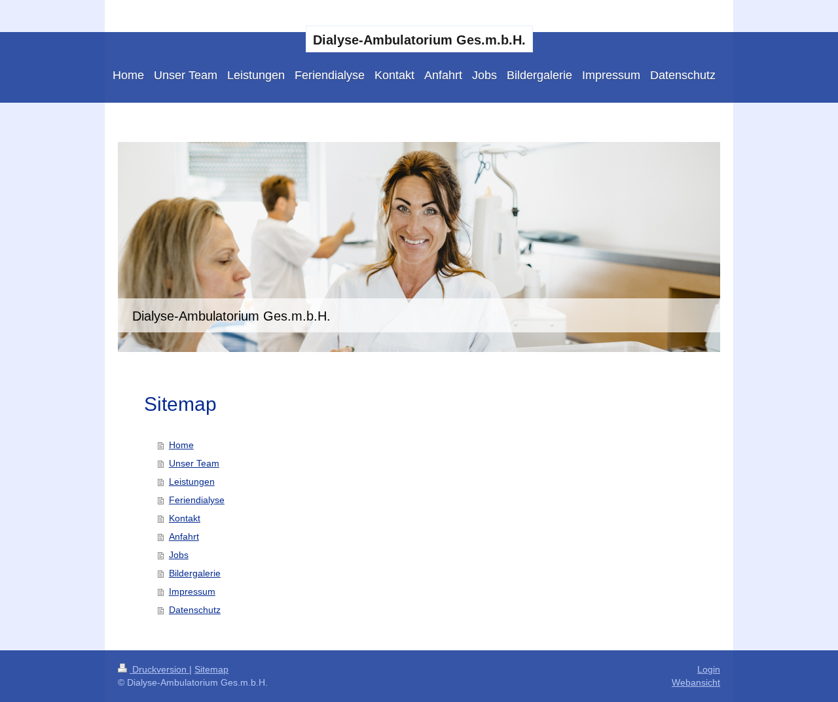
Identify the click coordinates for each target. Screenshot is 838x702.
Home (181, 445)
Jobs (179, 555)
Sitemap (211, 669)
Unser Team (194, 463)
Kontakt (184, 518)
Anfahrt (184, 536)
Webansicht (696, 682)
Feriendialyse (197, 500)
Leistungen (192, 481)
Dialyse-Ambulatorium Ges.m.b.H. (419, 40)
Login (708, 669)
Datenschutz (195, 610)
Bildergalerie (195, 573)
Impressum (192, 591)
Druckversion (159, 669)
